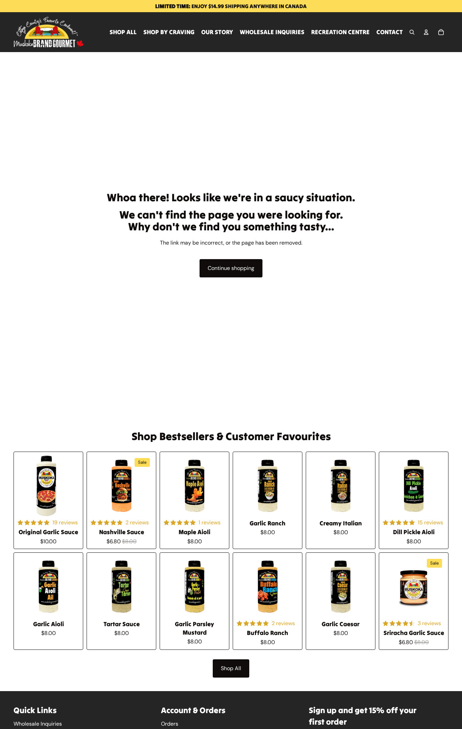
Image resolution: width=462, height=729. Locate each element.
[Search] (412, 32)
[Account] (426, 32)
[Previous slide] (97, 486)
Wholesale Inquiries (38, 723)
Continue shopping (231, 268)
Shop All (231, 668)
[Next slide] (145, 486)
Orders (169, 723)
